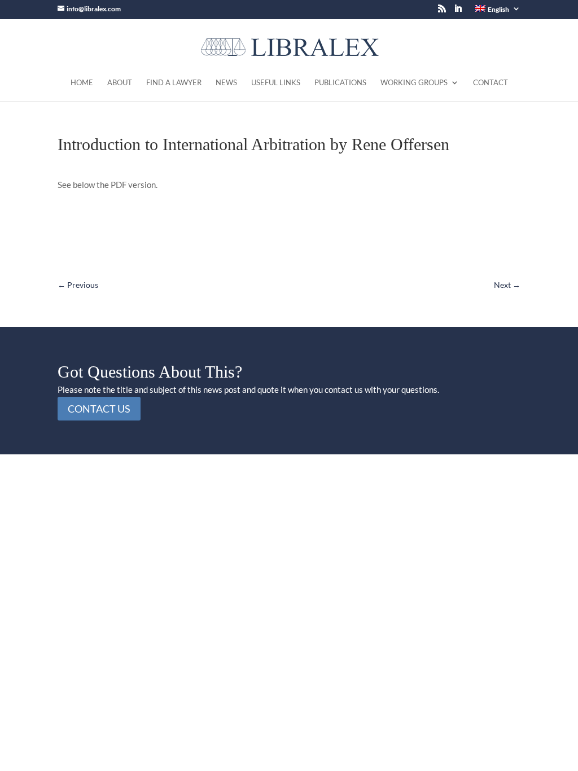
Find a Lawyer (174, 82)
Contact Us (99, 408)
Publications (340, 82)
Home (82, 82)
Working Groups (414, 82)
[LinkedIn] (458, 12)
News (226, 82)
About (119, 82)
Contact (490, 82)
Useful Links (275, 82)
